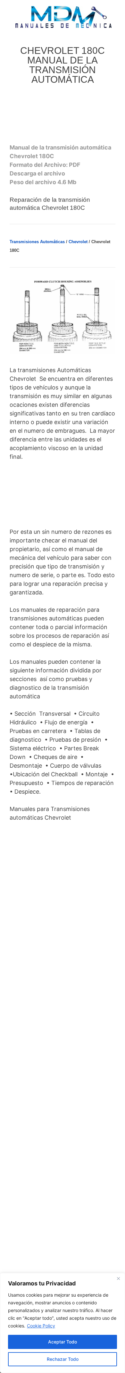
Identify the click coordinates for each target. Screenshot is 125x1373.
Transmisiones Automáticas (37, 241)
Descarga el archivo (37, 173)
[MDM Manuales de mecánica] (63, 16)
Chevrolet (78, 241)
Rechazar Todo (63, 1359)
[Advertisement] (62, 116)
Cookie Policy (41, 1325)
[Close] (118, 1278)
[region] (62, 1323)
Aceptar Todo (62, 1341)
